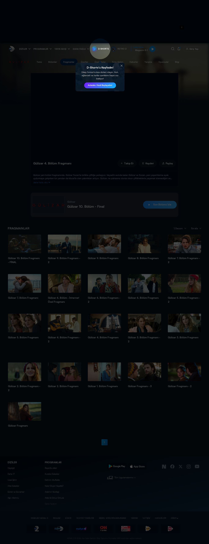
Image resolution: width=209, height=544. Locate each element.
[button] (121, 66)
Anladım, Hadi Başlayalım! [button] (100, 85)
